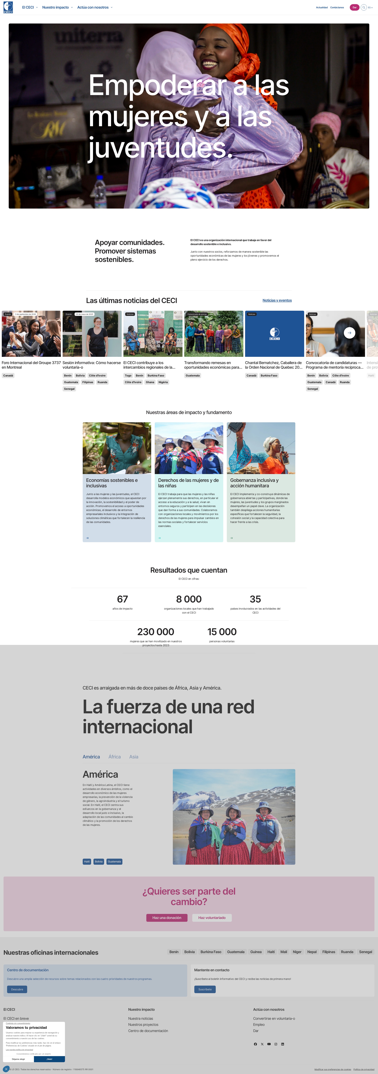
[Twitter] (263, 1045)
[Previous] (28, 333)
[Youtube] (270, 1045)
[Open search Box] (364, 7)
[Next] (349, 333)
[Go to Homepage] (8, 7)
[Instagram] (277, 1045)
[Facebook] (256, 1045)
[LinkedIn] (283, 1045)
